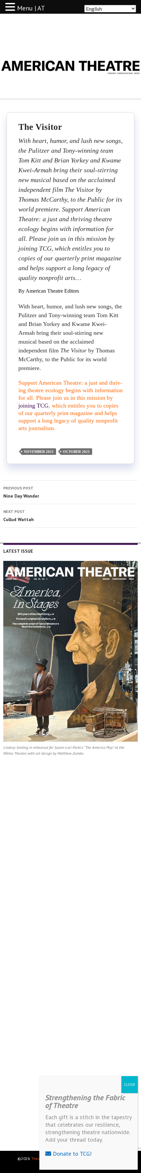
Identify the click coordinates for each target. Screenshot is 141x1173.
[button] (11, 7)
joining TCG (33, 405)
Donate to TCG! (71, 1153)
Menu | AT (31, 8)
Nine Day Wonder (21, 492)
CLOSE (129, 1084)
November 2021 (39, 452)
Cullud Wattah (18, 515)
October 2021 (76, 452)
